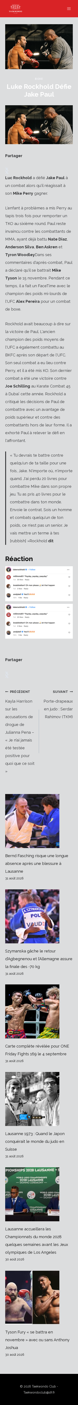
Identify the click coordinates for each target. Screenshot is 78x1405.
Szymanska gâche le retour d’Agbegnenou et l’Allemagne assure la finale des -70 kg (38, 959)
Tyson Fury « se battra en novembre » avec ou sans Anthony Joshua (37, 1340)
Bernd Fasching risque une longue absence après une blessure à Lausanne (36, 863)
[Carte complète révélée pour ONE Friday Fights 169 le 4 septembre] (39, 1011)
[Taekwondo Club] (17, 8)
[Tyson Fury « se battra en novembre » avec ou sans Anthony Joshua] (39, 1297)
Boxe (39, 78)
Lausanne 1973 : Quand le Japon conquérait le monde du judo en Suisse (35, 1141)
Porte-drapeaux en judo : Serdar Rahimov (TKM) (58, 704)
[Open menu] (69, 8)
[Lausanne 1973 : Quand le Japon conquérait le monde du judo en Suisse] (39, 1099)
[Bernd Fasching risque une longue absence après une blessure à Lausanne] (39, 821)
